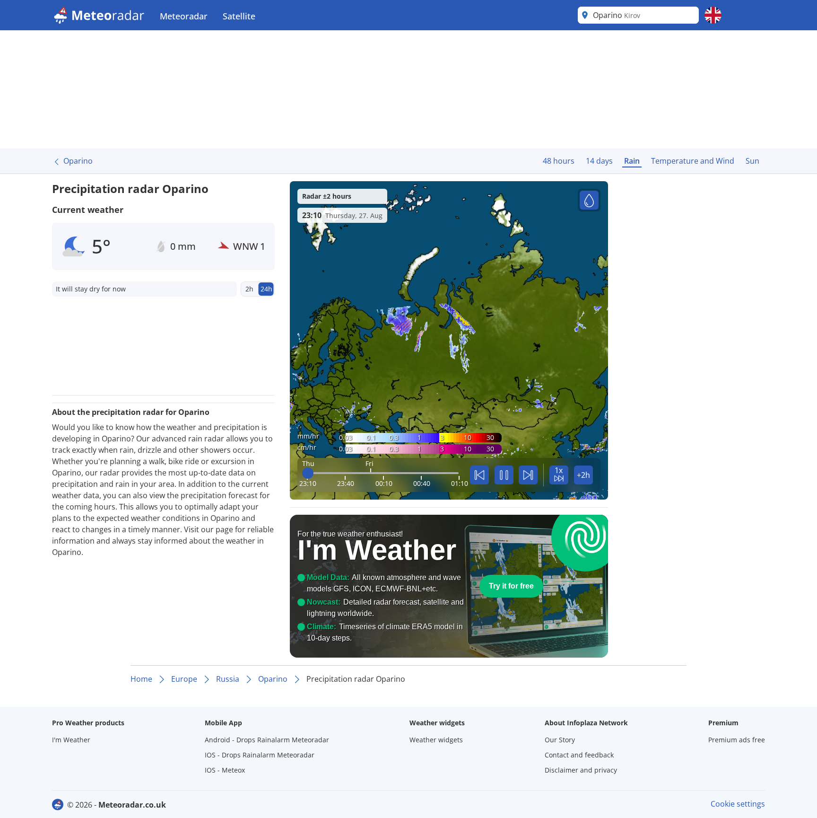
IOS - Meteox (225, 769)
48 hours (558, 161)
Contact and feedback (579, 754)
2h (249, 288)
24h (266, 288)
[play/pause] (504, 475)
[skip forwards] (528, 475)
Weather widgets (436, 739)
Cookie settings (738, 804)
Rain (632, 161)
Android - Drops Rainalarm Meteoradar (267, 739)
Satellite (239, 16)
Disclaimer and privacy (581, 769)
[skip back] (479, 475)
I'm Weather (71, 739)
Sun (752, 161)
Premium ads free (736, 739)
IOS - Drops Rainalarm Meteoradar (259, 754)
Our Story (560, 739)
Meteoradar (184, 16)
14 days (599, 161)
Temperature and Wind (692, 161)
